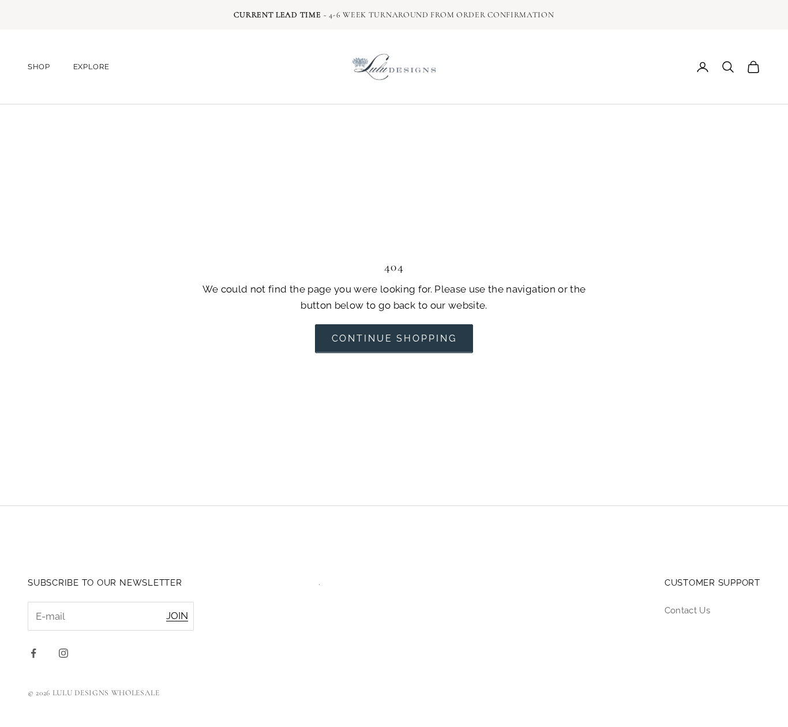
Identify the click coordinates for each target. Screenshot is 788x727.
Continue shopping (394, 338)
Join (177, 615)
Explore (91, 66)
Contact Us (687, 610)
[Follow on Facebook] (33, 653)
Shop (39, 66)
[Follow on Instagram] (63, 653)
